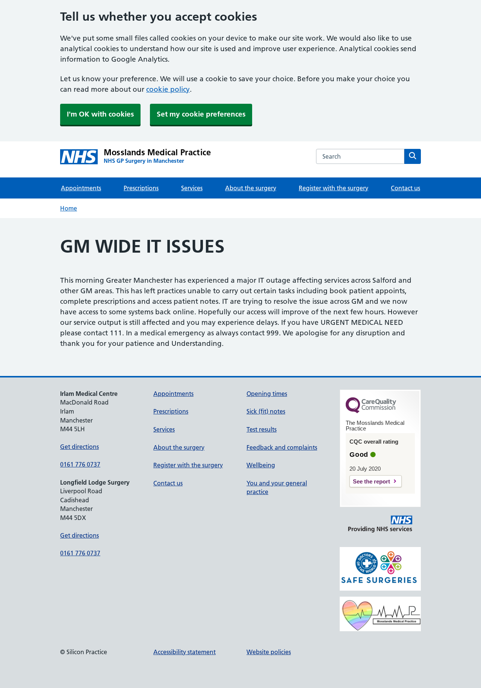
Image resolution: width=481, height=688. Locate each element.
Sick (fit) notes (266, 411)
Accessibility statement (184, 652)
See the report (371, 481)
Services (192, 188)
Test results (262, 429)
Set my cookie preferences (201, 114)
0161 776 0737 (80, 464)
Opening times (267, 393)
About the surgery (250, 188)
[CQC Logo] (371, 411)
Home (68, 208)
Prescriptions (141, 188)
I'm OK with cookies (100, 114)
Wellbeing (261, 465)
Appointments (81, 188)
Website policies (269, 652)
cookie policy (168, 89)
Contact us (405, 188)
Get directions (79, 446)
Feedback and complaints (282, 447)
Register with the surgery (333, 188)
